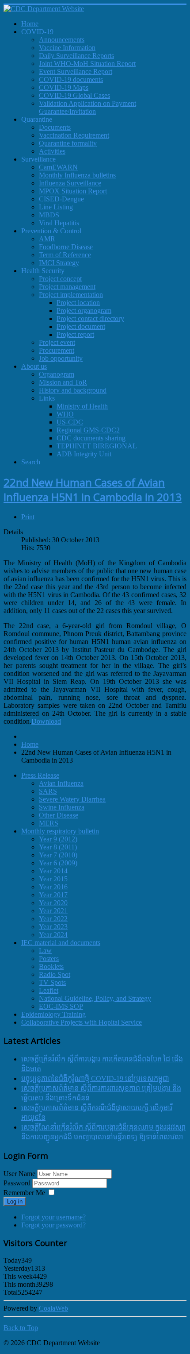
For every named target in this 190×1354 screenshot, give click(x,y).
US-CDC (70, 422)
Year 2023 (53, 926)
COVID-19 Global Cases (74, 95)
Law (45, 950)
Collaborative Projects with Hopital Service (81, 1022)
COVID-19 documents (71, 79)
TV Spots (52, 982)
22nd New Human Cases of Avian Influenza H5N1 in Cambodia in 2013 (93, 489)
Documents (55, 127)
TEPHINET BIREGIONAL (97, 446)
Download (46, 721)
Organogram (56, 374)
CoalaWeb (53, 1308)
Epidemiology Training (53, 1014)
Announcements (61, 39)
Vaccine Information (67, 47)
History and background (72, 390)
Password (18, 1183)
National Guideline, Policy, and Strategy (95, 998)
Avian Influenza (61, 783)
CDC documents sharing (91, 438)
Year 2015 (53, 879)
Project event (57, 342)
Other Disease (58, 815)
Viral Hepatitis (59, 223)
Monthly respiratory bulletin (60, 831)
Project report (75, 334)
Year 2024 (53, 934)
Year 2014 (53, 871)
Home (29, 744)
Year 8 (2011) (58, 847)
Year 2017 (53, 895)
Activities (52, 151)
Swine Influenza (61, 807)
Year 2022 (53, 918)
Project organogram (84, 310)
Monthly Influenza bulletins (77, 175)
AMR (47, 239)
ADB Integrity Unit (84, 454)
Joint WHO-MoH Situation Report (87, 63)
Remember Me (24, 1192)
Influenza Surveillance (70, 183)
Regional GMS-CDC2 (88, 430)
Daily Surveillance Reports (76, 55)
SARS (48, 791)
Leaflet (48, 990)
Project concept (60, 278)
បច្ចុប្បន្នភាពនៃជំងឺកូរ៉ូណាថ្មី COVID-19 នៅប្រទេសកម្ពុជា (95, 1078)
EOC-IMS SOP (61, 1006)
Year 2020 (53, 903)
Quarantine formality (68, 143)
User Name (19, 1173)
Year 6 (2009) (58, 863)
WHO (65, 414)
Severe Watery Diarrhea (72, 799)
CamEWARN (58, 167)
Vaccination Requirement (74, 135)
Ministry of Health (82, 406)
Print (27, 517)
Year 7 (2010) (58, 855)
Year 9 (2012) (58, 839)
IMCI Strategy (59, 262)
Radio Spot (54, 974)
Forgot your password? (53, 1225)
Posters (49, 958)
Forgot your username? (53, 1217)
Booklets (51, 966)
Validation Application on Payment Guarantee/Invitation (87, 107)
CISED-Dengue (61, 199)
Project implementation (71, 294)
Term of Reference (65, 254)
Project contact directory (90, 318)
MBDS (49, 215)
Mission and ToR (63, 382)
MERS (48, 823)
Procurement (56, 350)
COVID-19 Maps (63, 87)
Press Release (40, 775)
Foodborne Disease (66, 247)
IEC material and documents (60, 942)
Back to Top (21, 1327)
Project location (78, 302)
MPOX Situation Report (73, 191)
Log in (15, 1201)
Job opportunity (61, 358)
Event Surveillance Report (75, 71)
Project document (81, 326)
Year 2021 (53, 910)
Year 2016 (53, 887)
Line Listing (56, 207)
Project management (67, 286)
